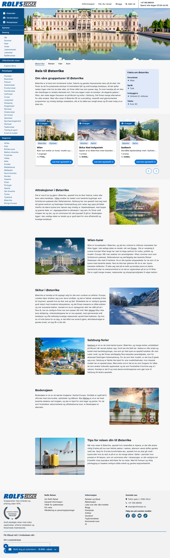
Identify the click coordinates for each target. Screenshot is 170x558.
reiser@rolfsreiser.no (137, 506)
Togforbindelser (92, 518)
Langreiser (8, 100)
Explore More (10, 66)
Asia (6, 146)
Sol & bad (8, 115)
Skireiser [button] (84, 143)
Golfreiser (8, 94)
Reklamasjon (90, 502)
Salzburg (91, 345)
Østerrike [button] (42, 143)
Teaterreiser (9, 127)
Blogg (119, 4)
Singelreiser (9, 106)
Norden (7, 176)
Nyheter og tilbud (92, 499)
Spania (7, 188)
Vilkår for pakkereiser (53, 505)
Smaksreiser (9, 112)
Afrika (6, 143)
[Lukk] (5, 546)
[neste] (156, 171)
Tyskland (8, 197)
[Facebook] (128, 516)
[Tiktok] (145, 516)
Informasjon (88, 4)
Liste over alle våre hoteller (97, 505)
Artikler (88, 513)
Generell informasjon (53, 502)
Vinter (6, 46)
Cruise (7, 97)
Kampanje (89, 510)
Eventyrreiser (10, 88)
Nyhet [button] (93, 143)
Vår (5, 37)
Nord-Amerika (10, 173)
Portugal (7, 185)
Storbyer (8, 124)
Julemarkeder (10, 49)
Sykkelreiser (9, 85)
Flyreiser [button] (53, 143)
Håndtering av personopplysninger (59, 510)
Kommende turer (92, 521)
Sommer (7, 40)
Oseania (7, 179)
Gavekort (89, 516)
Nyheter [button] (125, 143)
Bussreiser (8, 79)
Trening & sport (10, 130)
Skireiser (8, 109)
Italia (6, 161)
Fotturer (7, 82)
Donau (134, 248)
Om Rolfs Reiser (51, 499)
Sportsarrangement (12, 121)
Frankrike (8, 155)
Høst (6, 43)
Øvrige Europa (10, 203)
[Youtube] (140, 516)
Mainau (86, 398)
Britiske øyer (9, 149)
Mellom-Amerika (11, 152)
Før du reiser (105, 4)
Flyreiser (8, 76)
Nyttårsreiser (9, 55)
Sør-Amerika (9, 191)
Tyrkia (6, 194)
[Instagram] (134, 516)
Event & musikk (10, 133)
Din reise (48, 507)
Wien (57, 198)
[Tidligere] (148, 171)
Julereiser (8, 52)
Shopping (8, 103)
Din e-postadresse (12, 540)
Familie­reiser (9, 91)
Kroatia (7, 164)
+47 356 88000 (135, 503)
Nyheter (6, 28)
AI (86, 524)
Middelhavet (9, 167)
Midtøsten (8, 170)
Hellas (6, 158)
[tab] (40, 64)
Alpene (92, 310)
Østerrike (8, 200)
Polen (6, 182)
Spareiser (8, 118)
